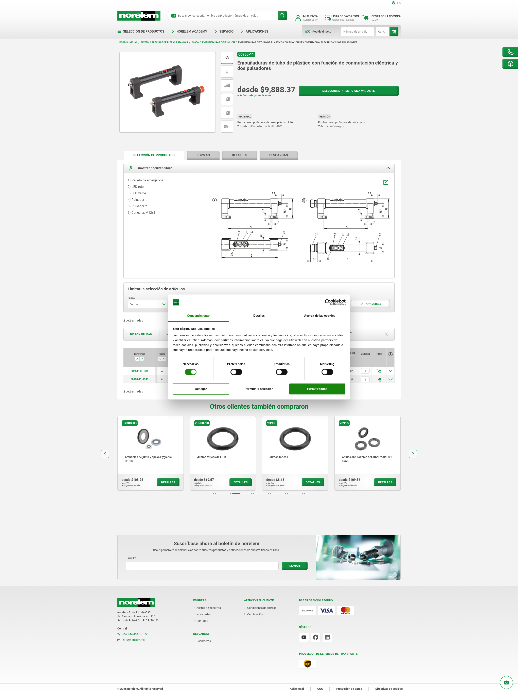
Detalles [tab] (259, 315)
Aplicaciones (257, 31)
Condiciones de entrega (262, 607)
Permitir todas (317, 388)
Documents (203, 641)
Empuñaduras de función (218, 42)
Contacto (202, 620)
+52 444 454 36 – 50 (135, 634)
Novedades (203, 614)
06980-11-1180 (139, 379)
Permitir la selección (259, 388)
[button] (212, 493)
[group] (150, 453)
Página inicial (128, 42)
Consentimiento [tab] (198, 315)
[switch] (236, 372)
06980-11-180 (140, 370)
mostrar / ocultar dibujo (154, 168)
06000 (195, 42)
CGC (320, 688)
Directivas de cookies (389, 688)
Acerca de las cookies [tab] (319, 315)
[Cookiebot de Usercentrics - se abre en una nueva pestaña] (328, 302)
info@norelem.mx (133, 639)
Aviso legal (297, 688)
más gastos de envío (260, 95)
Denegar (201, 388)
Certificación (255, 614)
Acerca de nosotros (208, 607)
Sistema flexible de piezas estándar (164, 42)
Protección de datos (349, 688)
